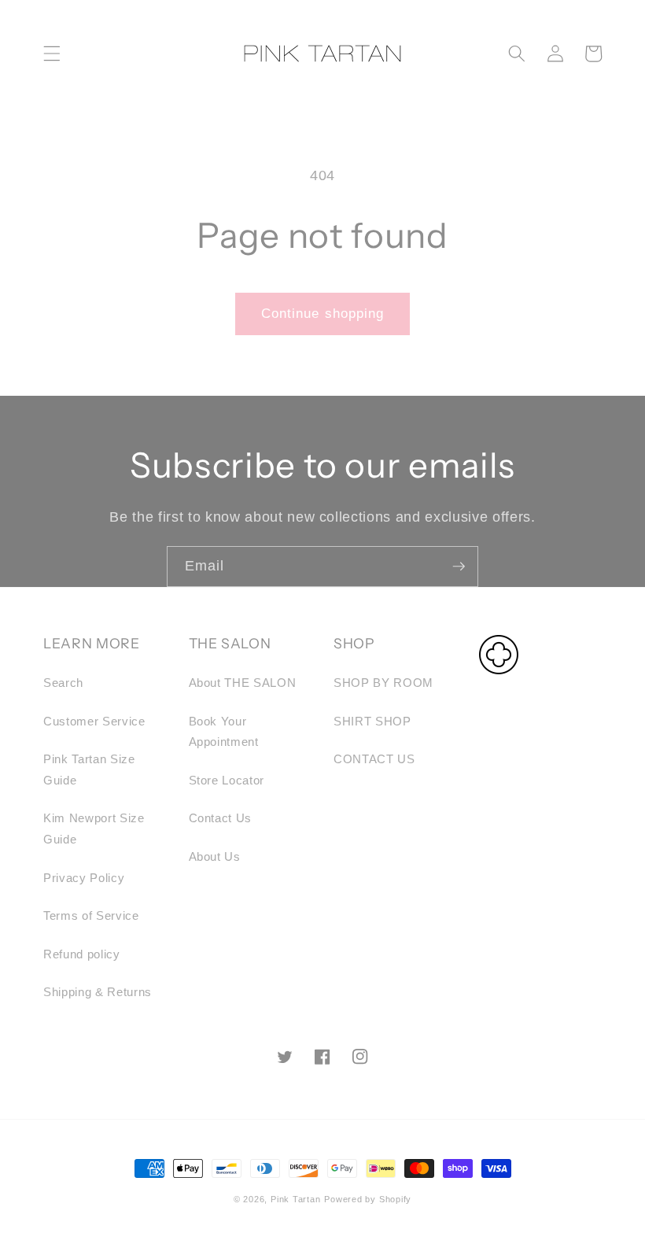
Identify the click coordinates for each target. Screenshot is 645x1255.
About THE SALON (243, 682)
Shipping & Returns (97, 991)
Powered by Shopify (367, 1199)
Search (63, 682)
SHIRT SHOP (372, 721)
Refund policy (81, 954)
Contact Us (220, 818)
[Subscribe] (458, 566)
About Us (215, 856)
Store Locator (227, 780)
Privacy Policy (83, 877)
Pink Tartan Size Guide (89, 769)
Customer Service (94, 721)
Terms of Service (91, 915)
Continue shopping (323, 313)
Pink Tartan (295, 1199)
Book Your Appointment (224, 731)
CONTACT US (374, 759)
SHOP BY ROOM (383, 682)
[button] (52, 53)
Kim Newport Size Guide (94, 828)
